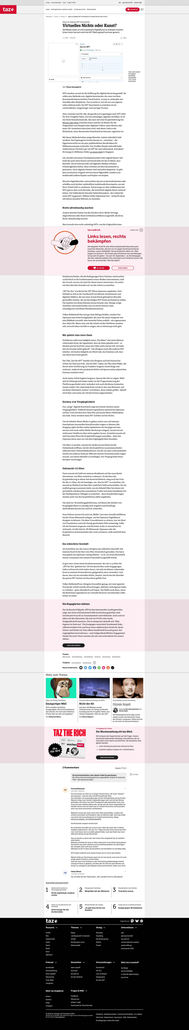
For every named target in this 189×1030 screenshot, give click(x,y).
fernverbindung (51, 971)
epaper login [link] (138, 2)
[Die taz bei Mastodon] (132, 922)
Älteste (124, 768)
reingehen (49, 983)
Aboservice (75, 999)
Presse (98, 945)
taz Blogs (124, 968)
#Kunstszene (116, 657)
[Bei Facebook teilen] (94, 667)
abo (122, 933)
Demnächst (100, 967)
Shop (48, 1003)
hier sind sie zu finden (85, 779)
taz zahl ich (125, 939)
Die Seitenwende (102, 939)
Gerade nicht (134, 230)
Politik (48, 933)
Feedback (74, 996)
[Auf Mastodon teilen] (85, 667)
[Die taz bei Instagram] (141, 922)
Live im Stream (101, 974)
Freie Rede (50, 980)
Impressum (118, 1017)
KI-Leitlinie (138, 1014)
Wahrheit (49, 955)
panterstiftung (126, 945)
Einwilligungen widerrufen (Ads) (107, 1020)
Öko (47, 936)
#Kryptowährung (77, 657)
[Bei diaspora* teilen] (103, 667)
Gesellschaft (50, 939)
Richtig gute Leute (77, 942)
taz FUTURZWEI (126, 971)
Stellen (98, 942)
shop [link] (64, 2)
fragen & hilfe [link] (71, 2)
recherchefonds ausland (130, 942)
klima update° (51, 974)
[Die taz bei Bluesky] (137, 922)
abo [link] (120, 2)
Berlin (48, 948)
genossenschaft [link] (127, 2)
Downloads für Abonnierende (81, 1005)
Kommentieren (76, 663)
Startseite (49, 16)
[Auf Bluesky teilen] (90, 667)
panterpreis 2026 (127, 948)
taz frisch (74, 971)
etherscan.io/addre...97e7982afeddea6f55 (86, 819)
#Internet (98, 657)
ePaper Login (76, 1002)
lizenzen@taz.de (60, 1017)
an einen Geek (96, 152)
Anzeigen (49, 1006)
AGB (125, 1017)
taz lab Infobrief (76, 977)
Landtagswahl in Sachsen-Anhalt (80, 937)
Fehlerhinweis (87, 663)
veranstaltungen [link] (56, 2)
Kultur (56, 16)
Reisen (48, 996)
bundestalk (50, 967)
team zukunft (75, 967)
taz (52, 921)
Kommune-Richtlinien (126, 1014)
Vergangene (100, 977)
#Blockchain (66, 657)
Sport (48, 945)
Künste (62, 16)
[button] (142, 9)
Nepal (73, 933)
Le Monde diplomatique (130, 974)
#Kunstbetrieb (88, 657)
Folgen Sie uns (124, 921)
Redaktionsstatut (110, 1014)
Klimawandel (75, 945)
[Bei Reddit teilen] (108, 667)
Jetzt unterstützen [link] (73, 645)
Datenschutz (109, 1017)
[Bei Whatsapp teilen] (99, 667)
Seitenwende (132, 1017)
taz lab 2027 (100, 980)
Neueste (118, 768)
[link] (48, 9)
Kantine (48, 1000)
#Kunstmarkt (106, 657)
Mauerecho (50, 977)
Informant (100, 1017)
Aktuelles (99, 933)
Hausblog (99, 936)
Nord (47, 952)
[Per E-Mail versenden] (80, 667)
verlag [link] (48, 2)
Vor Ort (98, 971)
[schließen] (141, 230)
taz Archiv (124, 977)
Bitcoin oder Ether (71, 122)
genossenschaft (127, 936)
